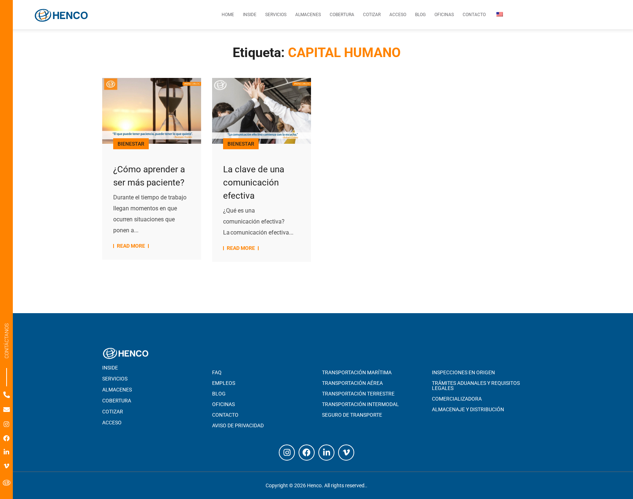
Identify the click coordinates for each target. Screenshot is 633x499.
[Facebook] (6, 438)
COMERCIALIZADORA (457, 398)
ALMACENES (117, 389)
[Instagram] (6, 424)
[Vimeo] (6, 466)
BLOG (219, 393)
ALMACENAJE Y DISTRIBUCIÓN (468, 409)
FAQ (217, 372)
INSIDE (110, 367)
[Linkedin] (6, 452)
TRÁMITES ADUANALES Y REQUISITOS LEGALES (476, 385)
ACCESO (112, 422)
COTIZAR (112, 411)
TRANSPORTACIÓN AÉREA (352, 383)
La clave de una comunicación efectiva (253, 182)
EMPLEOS (223, 383)
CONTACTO (225, 414)
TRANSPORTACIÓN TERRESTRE (358, 393)
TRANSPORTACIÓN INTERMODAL (360, 404)
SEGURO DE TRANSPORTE (352, 414)
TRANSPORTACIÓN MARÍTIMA (357, 372)
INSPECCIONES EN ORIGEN (463, 372)
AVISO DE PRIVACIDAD (238, 425)
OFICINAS (223, 404)
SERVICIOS (114, 378)
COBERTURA (116, 400)
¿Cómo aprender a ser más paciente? (149, 176)
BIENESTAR (131, 144)
